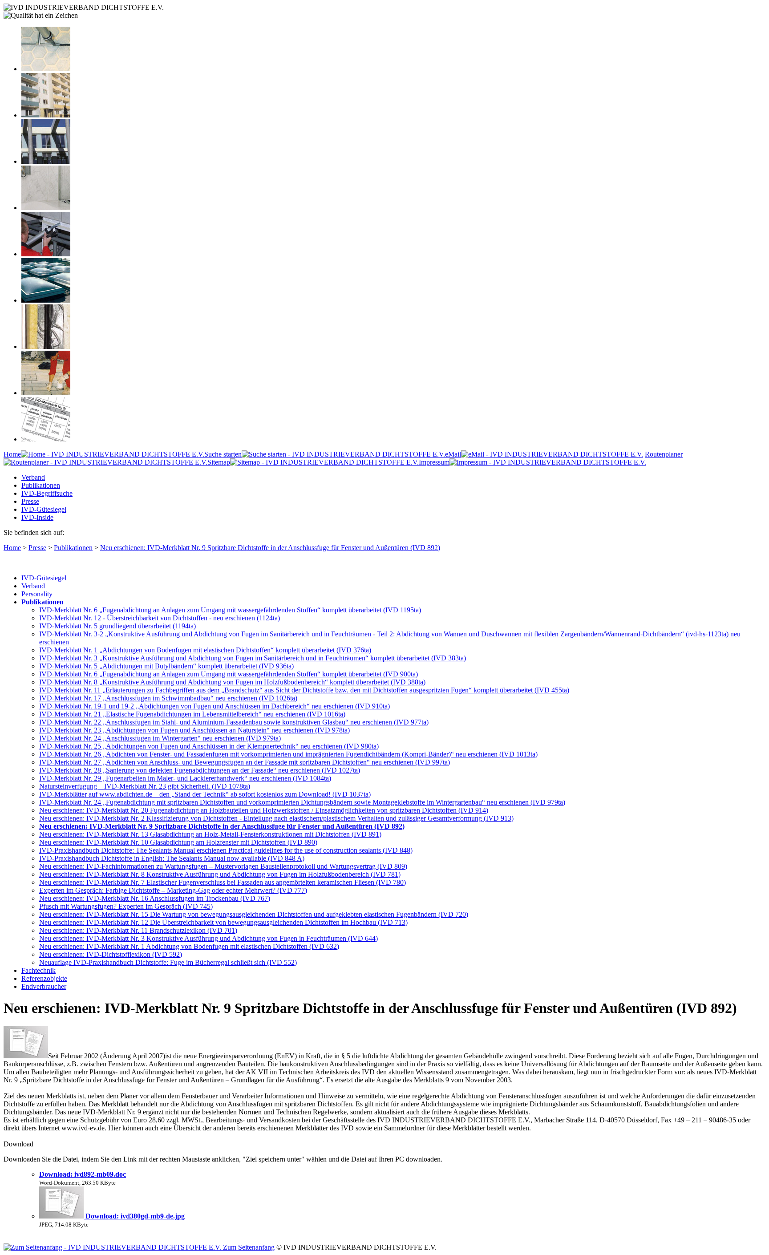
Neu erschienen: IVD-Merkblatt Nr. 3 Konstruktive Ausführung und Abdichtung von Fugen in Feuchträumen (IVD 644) (208, 938)
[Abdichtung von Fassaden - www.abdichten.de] (45, 115)
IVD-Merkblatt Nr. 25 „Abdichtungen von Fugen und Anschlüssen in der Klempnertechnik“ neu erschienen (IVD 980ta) (209, 746)
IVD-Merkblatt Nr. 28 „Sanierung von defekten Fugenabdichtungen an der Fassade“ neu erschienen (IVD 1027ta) (199, 770)
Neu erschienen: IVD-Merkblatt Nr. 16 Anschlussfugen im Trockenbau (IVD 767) (154, 898)
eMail (453, 454)
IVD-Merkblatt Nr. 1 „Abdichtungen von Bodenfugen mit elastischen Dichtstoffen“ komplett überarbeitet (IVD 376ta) (205, 650)
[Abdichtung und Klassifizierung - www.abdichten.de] (45, 439)
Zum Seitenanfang (248, 1247)
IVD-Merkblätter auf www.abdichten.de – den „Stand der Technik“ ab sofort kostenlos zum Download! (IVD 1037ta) (205, 794)
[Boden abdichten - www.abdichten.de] (45, 69)
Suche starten (223, 454)
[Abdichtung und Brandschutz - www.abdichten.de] (45, 346)
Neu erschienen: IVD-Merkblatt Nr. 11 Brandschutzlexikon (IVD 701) (138, 930)
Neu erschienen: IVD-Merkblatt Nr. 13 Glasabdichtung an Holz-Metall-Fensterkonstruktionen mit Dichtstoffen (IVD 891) (210, 834)
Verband (33, 477)
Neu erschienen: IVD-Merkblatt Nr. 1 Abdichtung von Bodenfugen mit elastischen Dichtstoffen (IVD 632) (189, 946)
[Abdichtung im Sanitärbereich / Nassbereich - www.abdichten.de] (45, 207)
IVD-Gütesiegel (43, 509)
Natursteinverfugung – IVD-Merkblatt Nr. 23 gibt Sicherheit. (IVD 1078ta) (144, 786)
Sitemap (218, 462)
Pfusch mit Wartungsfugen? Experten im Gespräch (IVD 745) (126, 906)
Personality (37, 594)
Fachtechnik (38, 970)
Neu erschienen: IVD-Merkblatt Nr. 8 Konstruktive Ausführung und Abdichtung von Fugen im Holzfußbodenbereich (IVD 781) (220, 874)
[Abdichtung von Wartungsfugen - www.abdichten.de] (45, 393)
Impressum (434, 462)
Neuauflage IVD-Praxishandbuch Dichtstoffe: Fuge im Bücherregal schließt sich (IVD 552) (168, 962)
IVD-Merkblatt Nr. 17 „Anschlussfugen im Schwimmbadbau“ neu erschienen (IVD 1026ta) (168, 698)
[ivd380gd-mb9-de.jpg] (62, 1216)
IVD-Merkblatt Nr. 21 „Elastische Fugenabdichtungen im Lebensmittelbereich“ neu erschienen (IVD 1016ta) (192, 714)
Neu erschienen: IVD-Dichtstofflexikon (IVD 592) (110, 954)
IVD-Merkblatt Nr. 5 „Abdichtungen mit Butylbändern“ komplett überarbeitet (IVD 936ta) (166, 666)
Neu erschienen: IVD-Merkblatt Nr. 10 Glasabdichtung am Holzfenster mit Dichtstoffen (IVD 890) (178, 842)
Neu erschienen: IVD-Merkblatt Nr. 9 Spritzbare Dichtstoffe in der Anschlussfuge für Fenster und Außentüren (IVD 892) (270, 547)
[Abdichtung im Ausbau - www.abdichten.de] (45, 254)
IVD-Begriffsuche (47, 493)
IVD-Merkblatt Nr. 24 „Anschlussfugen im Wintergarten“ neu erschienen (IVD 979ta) (160, 738)
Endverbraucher (43, 986)
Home (12, 454)
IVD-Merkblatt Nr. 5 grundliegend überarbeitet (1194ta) (117, 626)
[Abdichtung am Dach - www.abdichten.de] (45, 300)
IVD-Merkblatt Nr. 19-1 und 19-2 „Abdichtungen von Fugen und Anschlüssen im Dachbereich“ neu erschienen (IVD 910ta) (214, 706)
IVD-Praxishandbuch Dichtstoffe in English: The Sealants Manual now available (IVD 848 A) (171, 858)
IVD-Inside (37, 517)
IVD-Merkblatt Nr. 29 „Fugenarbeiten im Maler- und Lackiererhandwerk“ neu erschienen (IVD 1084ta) (185, 778)
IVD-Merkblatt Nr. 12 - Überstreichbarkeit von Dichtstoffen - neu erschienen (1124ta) (159, 618)
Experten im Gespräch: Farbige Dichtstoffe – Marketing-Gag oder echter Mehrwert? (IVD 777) (173, 890)
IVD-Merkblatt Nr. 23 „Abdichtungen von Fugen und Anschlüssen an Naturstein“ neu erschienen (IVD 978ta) (194, 730)
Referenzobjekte (44, 978)
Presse (30, 501)
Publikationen (40, 485)
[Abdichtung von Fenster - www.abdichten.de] (45, 161)
